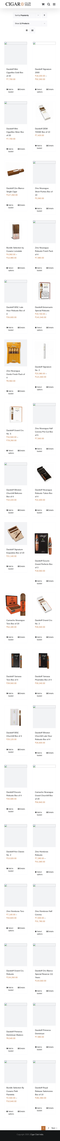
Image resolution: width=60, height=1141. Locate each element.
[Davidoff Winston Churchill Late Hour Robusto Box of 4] (44, 716)
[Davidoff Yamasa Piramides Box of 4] (44, 660)
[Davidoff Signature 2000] (44, 53)
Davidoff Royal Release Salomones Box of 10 (44, 1091)
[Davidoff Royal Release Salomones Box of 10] (44, 1071)
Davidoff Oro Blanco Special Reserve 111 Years (44, 974)
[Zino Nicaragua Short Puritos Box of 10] (44, 172)
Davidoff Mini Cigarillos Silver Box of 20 (15, 131)
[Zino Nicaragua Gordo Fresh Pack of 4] (15, 353)
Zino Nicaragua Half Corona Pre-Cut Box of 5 (44, 431)
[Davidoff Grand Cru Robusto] (15, 954)
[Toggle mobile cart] (43, 4)
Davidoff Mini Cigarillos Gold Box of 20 (14, 72)
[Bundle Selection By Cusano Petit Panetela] (15, 1071)
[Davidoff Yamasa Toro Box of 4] (15, 660)
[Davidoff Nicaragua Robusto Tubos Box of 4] (44, 474)
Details (22, 89)
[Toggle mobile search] (48, 4)
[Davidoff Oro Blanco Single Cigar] (15, 172)
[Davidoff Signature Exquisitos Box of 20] (15, 533)
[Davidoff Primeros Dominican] (44, 1014)
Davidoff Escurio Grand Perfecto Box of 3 (43, 564)
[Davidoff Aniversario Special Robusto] (44, 291)
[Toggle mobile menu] (54, 4)
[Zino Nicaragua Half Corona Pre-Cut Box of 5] (44, 413)
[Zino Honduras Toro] (15, 895)
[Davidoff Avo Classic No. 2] (15, 835)
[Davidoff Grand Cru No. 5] (15, 414)
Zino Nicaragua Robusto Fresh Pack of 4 (44, 251)
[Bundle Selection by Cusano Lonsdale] (15, 231)
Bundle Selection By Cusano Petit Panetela (15, 1091)
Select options (40, 90)
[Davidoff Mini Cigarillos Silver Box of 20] (15, 112)
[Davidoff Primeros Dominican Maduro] (15, 1015)
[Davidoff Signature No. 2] (44, 351)
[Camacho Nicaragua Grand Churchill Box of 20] (44, 776)
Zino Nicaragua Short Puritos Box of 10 (44, 191)
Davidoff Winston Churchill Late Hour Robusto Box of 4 (43, 736)
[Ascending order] (44, 15)
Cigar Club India (36, 1134)
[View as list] (32, 30)
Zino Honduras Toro (15, 911)
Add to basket (10, 90)
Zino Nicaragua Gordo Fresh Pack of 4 (15, 374)
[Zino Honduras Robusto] (44, 835)
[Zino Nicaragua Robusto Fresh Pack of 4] (44, 231)
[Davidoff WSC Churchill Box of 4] (15, 716)
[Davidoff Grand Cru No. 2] (44, 604)
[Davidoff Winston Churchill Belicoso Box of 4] (15, 474)
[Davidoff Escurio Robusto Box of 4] (15, 776)
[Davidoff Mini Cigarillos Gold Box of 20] (15, 53)
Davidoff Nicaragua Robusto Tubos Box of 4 (43, 493)
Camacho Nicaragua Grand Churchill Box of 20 (44, 795)
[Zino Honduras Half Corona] (44, 895)
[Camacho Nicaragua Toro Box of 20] (15, 604)
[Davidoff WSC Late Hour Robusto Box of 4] (15, 291)
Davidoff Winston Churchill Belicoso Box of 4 (14, 493)
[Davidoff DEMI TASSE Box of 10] (44, 112)
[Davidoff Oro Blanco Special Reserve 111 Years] (44, 954)
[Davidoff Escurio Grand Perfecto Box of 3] (44, 539)
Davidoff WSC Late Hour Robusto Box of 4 (15, 310)
